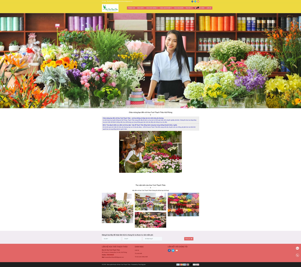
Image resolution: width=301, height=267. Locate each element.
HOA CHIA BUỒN (178, 8)
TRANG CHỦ (131, 8)
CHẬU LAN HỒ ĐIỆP (165, 8)
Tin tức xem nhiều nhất (141, 257)
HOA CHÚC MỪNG (151, 8)
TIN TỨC (188, 8)
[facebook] (192, 1)
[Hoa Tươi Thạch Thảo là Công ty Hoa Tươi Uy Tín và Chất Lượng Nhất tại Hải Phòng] (110, 8)
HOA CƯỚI (140, 8)
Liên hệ (137, 250)
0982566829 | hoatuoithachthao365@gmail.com (120, 1)
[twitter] (195, 1)
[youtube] (198, 1)
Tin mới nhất (138, 253)
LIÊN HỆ (209, 8)
